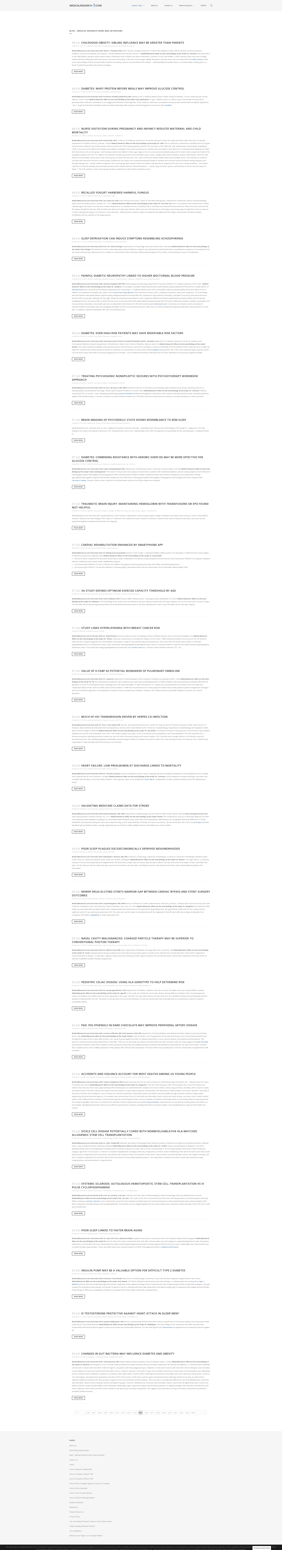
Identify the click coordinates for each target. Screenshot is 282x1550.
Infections (107, 196)
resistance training (79, 480)
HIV (117, 720)
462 (181, 1412)
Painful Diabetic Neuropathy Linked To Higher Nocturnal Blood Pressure (138, 275)
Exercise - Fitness (128, 464)
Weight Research (127, 46)
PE (200, 682)
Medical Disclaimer (76, 1502)
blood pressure (78, 289)
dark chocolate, (202, 1042)
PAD (124, 1028)
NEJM (140, 985)
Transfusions (151, 511)
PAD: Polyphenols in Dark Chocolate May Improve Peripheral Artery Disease (139, 1025)
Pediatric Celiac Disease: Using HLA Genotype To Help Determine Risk (133, 982)
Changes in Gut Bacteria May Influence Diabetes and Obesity (127, 1353)
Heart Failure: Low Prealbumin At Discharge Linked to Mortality (131, 765)
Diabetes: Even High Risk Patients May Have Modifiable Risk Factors (132, 333)
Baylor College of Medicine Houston (117, 511)
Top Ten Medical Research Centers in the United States (90, 1521)
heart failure (149, 779)
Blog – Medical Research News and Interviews (87, 1455)
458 (158, 1412)
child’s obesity (197, 59)
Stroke (140, 809)
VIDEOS (203, 5)
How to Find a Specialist (78, 1488)
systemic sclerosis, (93, 1201)
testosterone (167, 1327)
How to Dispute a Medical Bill (80, 1469)
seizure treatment (126, 393)
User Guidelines (75, 1531)
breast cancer (137, 647)
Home (71, 1464)
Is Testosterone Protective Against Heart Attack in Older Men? (130, 1313)
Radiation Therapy (140, 945)
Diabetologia (116, 92)
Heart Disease (112, 548)
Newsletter (73, 1507)
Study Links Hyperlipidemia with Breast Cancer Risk (120, 628)
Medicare (133, 809)
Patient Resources (185, 5)
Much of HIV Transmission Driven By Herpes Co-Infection (124, 716)
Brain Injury (136, 511)
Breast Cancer (93, 631)
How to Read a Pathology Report (82, 1498)
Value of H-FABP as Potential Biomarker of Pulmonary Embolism (130, 671)
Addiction (91, 423)
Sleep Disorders (121, 241)
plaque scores (158, 350)
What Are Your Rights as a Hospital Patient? (86, 1535)
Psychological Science (111, 46)
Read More (78, 72)
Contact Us (168, 5)
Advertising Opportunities (79, 1450)
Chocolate (118, 1028)
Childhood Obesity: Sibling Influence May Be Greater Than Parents (132, 42)
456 (146, 1412)
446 (88, 1412)
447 (93, 1412)
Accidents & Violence (96, 1077)
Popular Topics (137, 5)
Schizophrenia (108, 241)
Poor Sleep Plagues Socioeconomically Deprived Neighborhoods (130, 848)
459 (163, 1412)
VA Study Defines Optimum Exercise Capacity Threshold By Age (128, 590)
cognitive (164, 1247)
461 (175, 1412)
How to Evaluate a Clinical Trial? (81, 1474)
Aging (90, 1233)
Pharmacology (143, 1077)
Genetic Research (130, 985)
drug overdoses (153, 1102)
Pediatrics (119, 135)
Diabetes (106, 92)
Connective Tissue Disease (113, 1190)
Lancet (119, 945)
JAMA (105, 135)
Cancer (105, 674)
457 (152, 1412)
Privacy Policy (74, 1517)
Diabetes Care (141, 279)
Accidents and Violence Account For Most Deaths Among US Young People (138, 1074)
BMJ (104, 548)
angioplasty (95, 915)
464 (193, 1412)
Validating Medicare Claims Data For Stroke (115, 805)
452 (123, 1412)
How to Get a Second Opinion (80, 1493)
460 (169, 1412)
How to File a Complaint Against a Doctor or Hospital (89, 1483)
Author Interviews (95, 46)
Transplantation (133, 1138)
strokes (198, 822)
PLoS (121, 720)
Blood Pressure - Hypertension (115, 279)
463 (187, 1412)
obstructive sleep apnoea (123, 292)
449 (105, 1412)
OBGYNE (111, 135)
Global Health (125, 1077)
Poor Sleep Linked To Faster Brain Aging (111, 1230)
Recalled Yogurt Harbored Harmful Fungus (115, 192)
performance (173, 1247)
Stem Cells (122, 1138)
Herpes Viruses (109, 720)
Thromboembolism (116, 674)
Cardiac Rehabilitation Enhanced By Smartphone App (122, 545)
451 (117, 1412)
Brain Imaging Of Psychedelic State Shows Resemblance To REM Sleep (133, 420)
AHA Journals (93, 594)
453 (128, 1412)
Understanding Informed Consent (82, 1526)
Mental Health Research (120, 423)
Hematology (107, 1138)
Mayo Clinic (127, 945)
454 (134, 1412)
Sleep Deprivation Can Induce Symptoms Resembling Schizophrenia (132, 238)
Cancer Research (109, 945)
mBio (113, 196)
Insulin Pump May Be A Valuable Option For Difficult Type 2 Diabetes (133, 1270)
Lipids (102, 631)
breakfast (168, 105)
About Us (154, 5)
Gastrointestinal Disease (112, 985)
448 (99, 1412)
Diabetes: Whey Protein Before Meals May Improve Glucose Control (132, 88)
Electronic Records (121, 809)
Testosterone (132, 1317)
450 (111, 1412)
